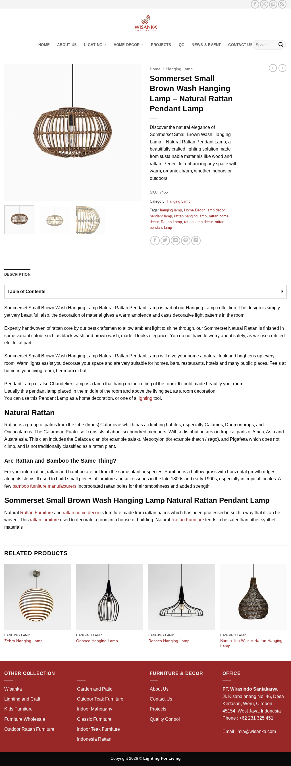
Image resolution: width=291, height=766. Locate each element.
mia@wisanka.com (257, 731)
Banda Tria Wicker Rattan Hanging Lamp (251, 643)
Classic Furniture (94, 719)
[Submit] (281, 45)
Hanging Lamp (179, 69)
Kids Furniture (18, 709)
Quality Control (165, 719)
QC (181, 45)
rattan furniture (44, 519)
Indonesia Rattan (94, 739)
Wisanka (13, 689)
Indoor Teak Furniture (98, 729)
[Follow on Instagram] (264, 4)
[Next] (131, 132)
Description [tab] (17, 274)
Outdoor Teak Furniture (100, 699)
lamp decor (216, 210)
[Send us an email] (273, 4)
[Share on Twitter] (165, 240)
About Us (67, 45)
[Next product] (273, 68)
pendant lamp (161, 216)
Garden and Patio (95, 689)
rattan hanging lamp (190, 216)
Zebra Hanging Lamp (23, 641)
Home (44, 45)
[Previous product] (282, 68)
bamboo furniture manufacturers (44, 486)
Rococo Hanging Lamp (169, 641)
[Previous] (14, 132)
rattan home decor (81, 512)
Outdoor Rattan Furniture (29, 729)
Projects (161, 45)
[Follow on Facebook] (255, 4)
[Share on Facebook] (155, 240)
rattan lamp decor (198, 222)
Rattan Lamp (171, 222)
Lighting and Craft (22, 699)
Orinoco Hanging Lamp (97, 641)
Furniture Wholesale (24, 719)
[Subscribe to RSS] (282, 4)
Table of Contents (26, 291)
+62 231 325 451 (256, 718)
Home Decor (127, 45)
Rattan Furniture (36, 512)
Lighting (93, 45)
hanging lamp (171, 210)
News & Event (206, 45)
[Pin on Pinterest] (185, 240)
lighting (145, 398)
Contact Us (240, 45)
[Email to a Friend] (175, 240)
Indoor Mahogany (94, 709)
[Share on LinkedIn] (196, 240)
